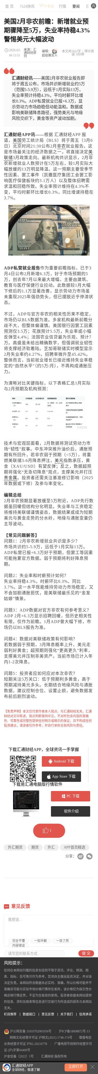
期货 (35, 847)
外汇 (51, 847)
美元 (59, 460)
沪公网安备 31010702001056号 (30, 1031)
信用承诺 (85, 1014)
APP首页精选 (74, 847)
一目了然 (62, 941)
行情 (62, 6)
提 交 (86, 953)
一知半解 (40, 941)
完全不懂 (18, 941)
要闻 (76, 6)
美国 (17, 140)
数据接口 (29, 1014)
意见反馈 (48, 1014)
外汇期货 (15, 847)
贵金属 (10, 478)
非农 (61, 146)
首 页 (9, 6)
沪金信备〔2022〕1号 (19, 1056)
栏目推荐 (10, 1014)
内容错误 (18, 945)
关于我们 (66, 1014)
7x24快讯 (27, 6)
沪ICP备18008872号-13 (74, 1031)
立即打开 (75, 1067)
